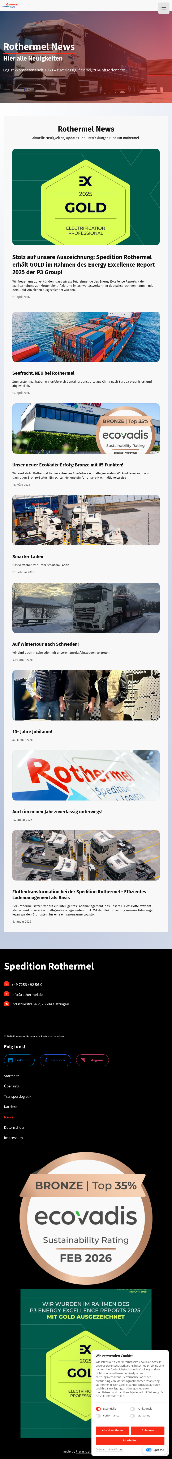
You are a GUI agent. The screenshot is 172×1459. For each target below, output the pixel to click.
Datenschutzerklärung (109, 1449)
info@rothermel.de (27, 994)
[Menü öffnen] (163, 8)
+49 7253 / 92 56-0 (27, 984)
